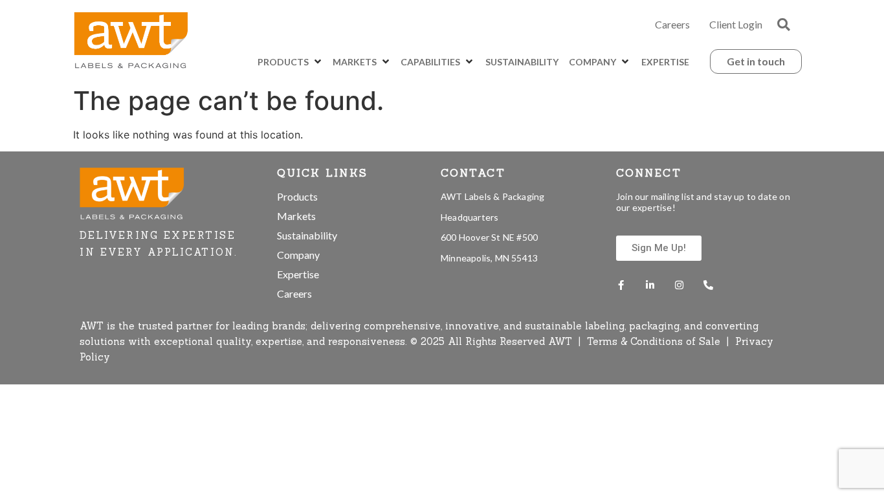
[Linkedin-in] (650, 285)
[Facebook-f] (621, 285)
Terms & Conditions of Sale (655, 341)
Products (297, 196)
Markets (296, 215)
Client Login (735, 24)
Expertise (298, 274)
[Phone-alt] (708, 285)
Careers (672, 24)
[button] (783, 24)
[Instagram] (679, 285)
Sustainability (307, 235)
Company (298, 254)
